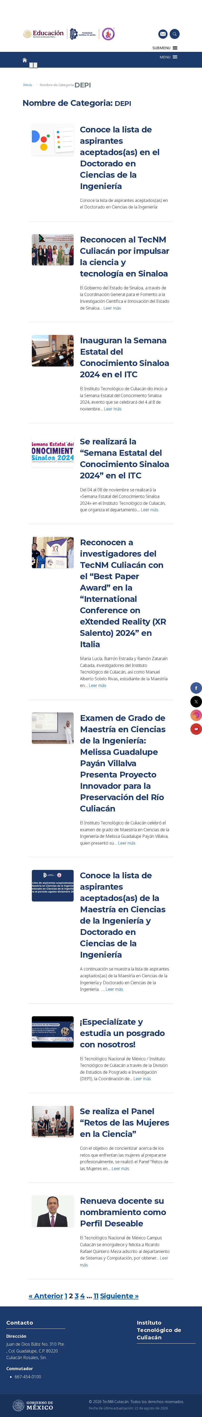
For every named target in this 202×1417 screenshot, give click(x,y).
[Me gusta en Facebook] (196, 688)
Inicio (27, 84)
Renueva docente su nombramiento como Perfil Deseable (123, 1212)
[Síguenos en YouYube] (196, 729)
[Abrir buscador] (175, 34)
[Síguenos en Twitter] (196, 701)
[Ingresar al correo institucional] (163, 34)
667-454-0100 (28, 1377)
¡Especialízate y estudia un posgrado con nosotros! (122, 1033)
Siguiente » (119, 1296)
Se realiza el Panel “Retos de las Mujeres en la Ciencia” (124, 1122)
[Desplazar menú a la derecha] (35, 65)
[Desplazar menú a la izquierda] (31, 65)
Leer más (112, 308)
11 (96, 1296)
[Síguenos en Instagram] (196, 715)
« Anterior (46, 1296)
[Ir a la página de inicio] (24, 60)
